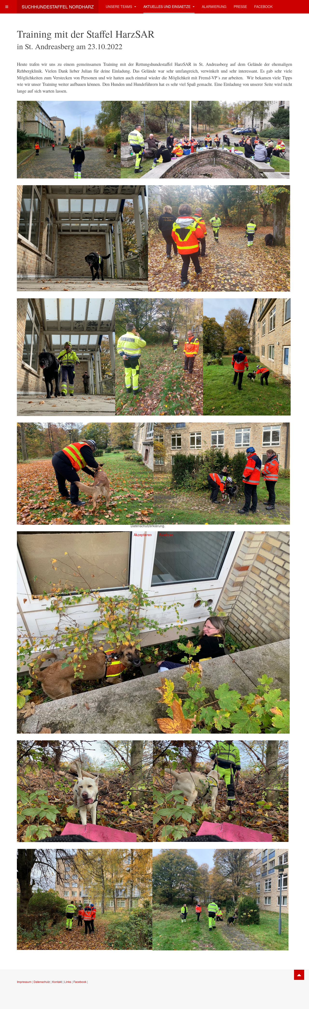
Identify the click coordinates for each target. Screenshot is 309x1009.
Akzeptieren (143, 534)
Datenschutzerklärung (147, 525)
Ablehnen (166, 534)
